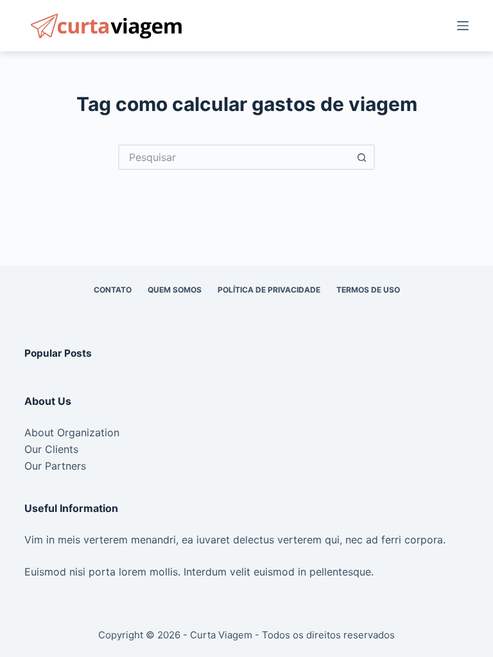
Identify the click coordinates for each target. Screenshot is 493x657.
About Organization (71, 432)
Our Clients (51, 449)
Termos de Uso (368, 289)
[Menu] (463, 25)
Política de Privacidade (269, 289)
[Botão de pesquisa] (362, 157)
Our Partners (55, 465)
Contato (113, 289)
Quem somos (175, 289)
